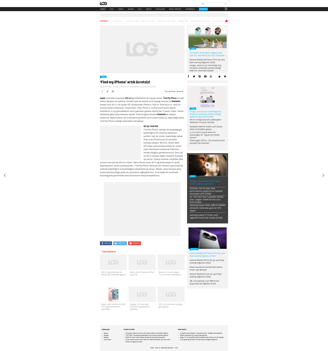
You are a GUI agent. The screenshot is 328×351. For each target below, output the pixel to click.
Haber (103, 77)
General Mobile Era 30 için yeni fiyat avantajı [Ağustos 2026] (206, 275)
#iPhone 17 (118, 21)
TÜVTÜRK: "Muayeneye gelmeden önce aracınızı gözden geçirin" (147, 335)
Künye (106, 333)
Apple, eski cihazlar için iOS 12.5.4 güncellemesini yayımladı (113, 306)
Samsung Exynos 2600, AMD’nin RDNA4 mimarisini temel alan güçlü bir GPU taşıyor (207, 208)
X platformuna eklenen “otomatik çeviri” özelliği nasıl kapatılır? (201, 333)
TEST (112, 9)
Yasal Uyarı (107, 339)
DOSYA (148, 9)
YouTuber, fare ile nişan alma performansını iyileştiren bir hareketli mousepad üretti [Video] (206, 191)
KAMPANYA (190, 9)
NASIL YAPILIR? (175, 9)
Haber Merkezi (105, 87)
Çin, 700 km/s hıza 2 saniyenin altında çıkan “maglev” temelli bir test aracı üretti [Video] (206, 199)
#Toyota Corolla (219, 21)
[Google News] (174, 91)
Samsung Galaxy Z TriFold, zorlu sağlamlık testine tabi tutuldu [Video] (206, 216)
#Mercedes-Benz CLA (200, 21)
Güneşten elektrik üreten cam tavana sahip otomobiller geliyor (206, 128)
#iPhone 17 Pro (148, 21)
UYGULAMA (160, 9)
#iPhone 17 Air (132, 21)
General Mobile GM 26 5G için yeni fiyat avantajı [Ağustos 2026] (207, 261)
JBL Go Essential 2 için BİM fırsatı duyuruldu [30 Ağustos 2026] (204, 282)
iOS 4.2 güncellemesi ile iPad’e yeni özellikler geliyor (113, 273)
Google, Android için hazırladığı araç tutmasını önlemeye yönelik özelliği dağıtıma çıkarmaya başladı (205, 68)
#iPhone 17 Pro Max (166, 21)
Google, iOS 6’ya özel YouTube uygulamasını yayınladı (140, 306)
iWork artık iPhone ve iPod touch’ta (142, 273)
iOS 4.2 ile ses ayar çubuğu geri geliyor (170, 305)
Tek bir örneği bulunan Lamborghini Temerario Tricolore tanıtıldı (205, 121)
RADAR (131, 9)
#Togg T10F (183, 21)
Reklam (106, 335)
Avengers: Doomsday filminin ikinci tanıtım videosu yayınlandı (205, 182)
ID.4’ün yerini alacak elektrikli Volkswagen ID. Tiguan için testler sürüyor (205, 135)
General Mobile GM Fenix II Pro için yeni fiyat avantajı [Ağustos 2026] (207, 61)
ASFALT (121, 9)
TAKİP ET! (203, 9)
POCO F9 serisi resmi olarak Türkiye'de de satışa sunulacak (145, 337)
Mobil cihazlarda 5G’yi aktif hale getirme (193, 335)
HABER (103, 9)
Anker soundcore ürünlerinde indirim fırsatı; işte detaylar (206, 268)
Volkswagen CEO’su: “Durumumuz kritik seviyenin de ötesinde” (207, 142)
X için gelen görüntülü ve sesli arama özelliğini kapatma (198, 339)
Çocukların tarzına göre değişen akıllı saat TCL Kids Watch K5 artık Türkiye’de (207, 54)
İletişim (106, 337)
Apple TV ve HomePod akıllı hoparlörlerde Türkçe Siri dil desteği (201, 337)
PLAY (140, 9)
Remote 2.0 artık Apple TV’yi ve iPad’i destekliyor (170, 273)
